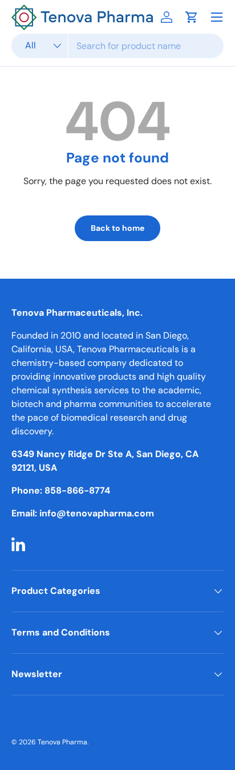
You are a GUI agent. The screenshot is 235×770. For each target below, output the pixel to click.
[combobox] (117, 46)
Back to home (117, 228)
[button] (191, 17)
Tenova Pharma (62, 742)
